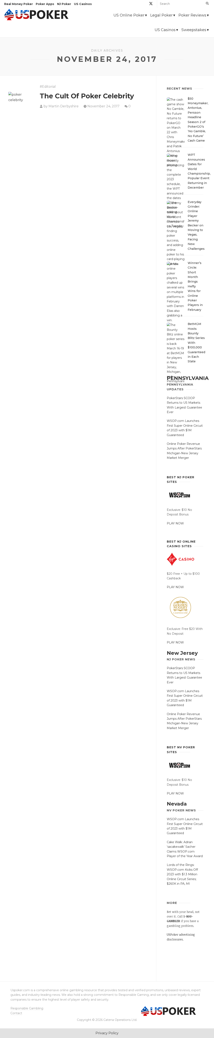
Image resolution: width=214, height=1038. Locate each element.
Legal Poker (161, 15)
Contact (16, 1013)
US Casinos (165, 30)
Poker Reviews (192, 15)
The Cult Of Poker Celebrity (87, 96)
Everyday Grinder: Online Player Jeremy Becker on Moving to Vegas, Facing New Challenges (196, 225)
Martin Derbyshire (63, 106)
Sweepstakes (193, 30)
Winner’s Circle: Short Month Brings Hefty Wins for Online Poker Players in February (195, 286)
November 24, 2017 (103, 106)
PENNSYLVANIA (188, 378)
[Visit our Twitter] (151, 4)
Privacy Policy (107, 1033)
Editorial (49, 87)
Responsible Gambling (26, 1008)
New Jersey (182, 653)
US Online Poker (128, 15)
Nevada (177, 804)
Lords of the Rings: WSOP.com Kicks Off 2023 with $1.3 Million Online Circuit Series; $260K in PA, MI (182, 874)
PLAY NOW (175, 523)
